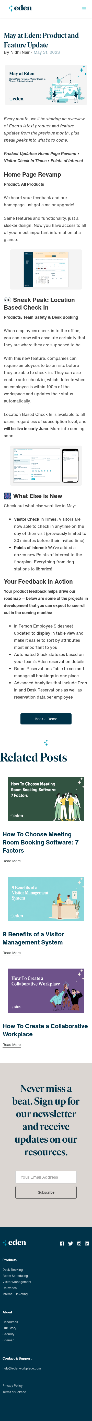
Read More (12, 861)
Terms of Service (14, 1392)
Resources (10, 1322)
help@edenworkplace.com (22, 1368)
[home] (19, 10)
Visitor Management (17, 1282)
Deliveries (10, 1288)
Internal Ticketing (15, 1294)
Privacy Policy (12, 1385)
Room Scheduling (15, 1276)
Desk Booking (13, 1269)
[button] (84, 9)
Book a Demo (46, 718)
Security (8, 1334)
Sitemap (8, 1340)
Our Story (9, 1328)
